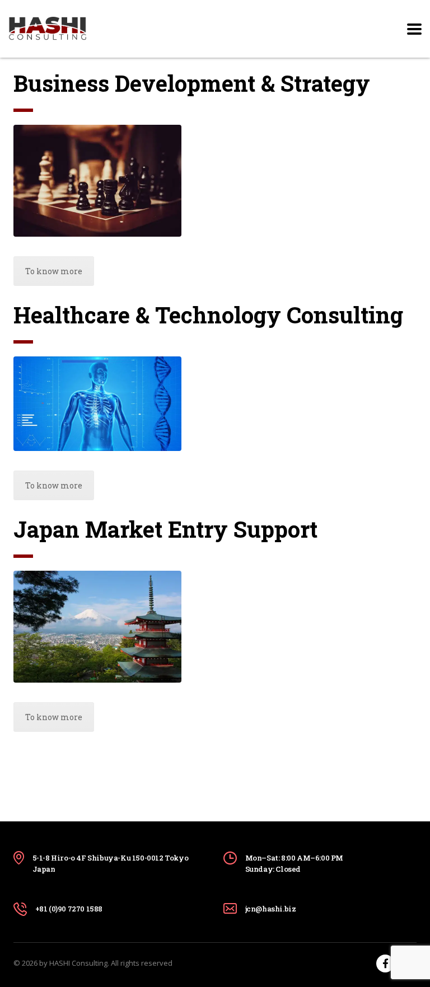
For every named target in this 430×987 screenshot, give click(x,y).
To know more (53, 271)
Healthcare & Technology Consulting (208, 315)
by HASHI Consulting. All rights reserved (105, 963)
